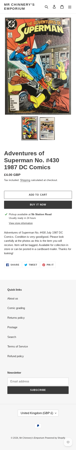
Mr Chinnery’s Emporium (19, 6)
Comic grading (16, 308)
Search (11, 336)
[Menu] (70, 7)
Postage (12, 327)
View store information (21, 223)
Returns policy (16, 317)
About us (12, 298)
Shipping (25, 180)
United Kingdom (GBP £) (37, 413)
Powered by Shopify (55, 438)
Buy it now (38, 204)
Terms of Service (17, 346)
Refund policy (15, 356)
